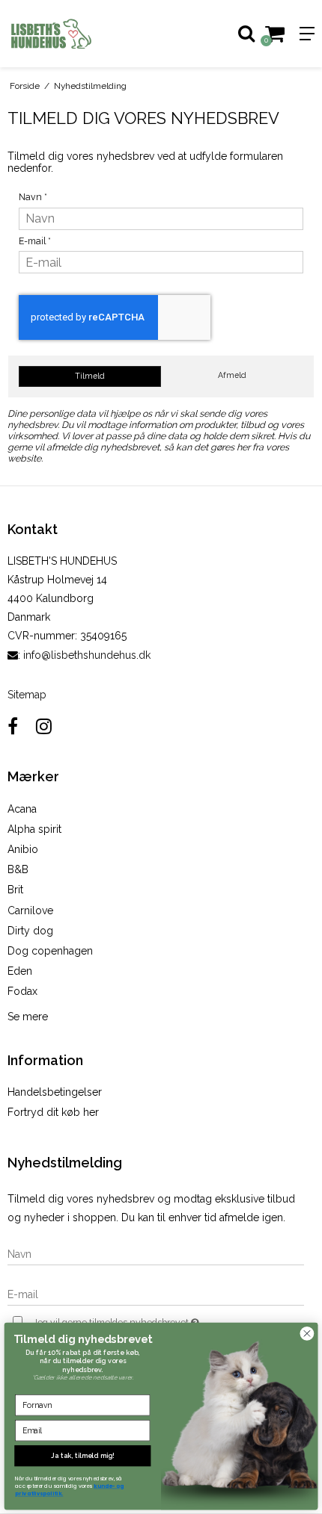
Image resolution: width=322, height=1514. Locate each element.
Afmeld (232, 374)
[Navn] (155, 1253)
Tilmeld (90, 375)
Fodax (22, 991)
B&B (17, 869)
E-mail (35, 240)
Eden (19, 971)
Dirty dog (30, 931)
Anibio (22, 849)
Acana (22, 809)
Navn (33, 196)
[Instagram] (44, 726)
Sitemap (26, 695)
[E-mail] (155, 1294)
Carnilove (30, 910)
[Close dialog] (307, 1333)
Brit (15, 890)
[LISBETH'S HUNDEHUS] (80, 33)
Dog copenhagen (50, 951)
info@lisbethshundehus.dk (87, 655)
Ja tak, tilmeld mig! (82, 1455)
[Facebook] (12, 726)
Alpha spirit (34, 829)
